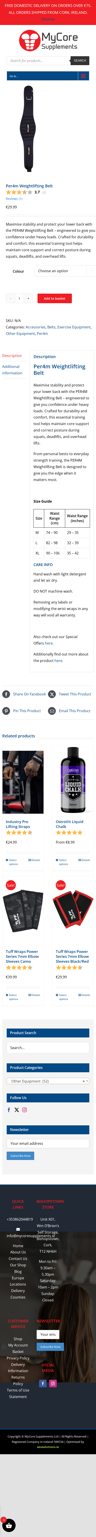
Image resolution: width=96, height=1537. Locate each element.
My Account (18, 1345)
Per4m (42, 333)
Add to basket (54, 298)
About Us (18, 1252)
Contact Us (18, 1258)
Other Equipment (20, 333)
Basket (18, 1351)
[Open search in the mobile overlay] (48, 60)
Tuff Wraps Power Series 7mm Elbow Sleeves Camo (22, 956)
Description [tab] (12, 355)
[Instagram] (24, 1110)
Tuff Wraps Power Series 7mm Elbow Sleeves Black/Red (72, 956)
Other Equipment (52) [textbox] (47, 1081)
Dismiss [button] (48, 19)
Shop (18, 1338)
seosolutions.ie (48, 1447)
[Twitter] (17, 1110)
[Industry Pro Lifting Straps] (23, 780)
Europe (18, 1278)
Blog (18, 1271)
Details (35, 860)
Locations (18, 1284)
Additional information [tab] (12, 369)
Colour (18, 271)
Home (18, 1245)
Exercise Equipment (74, 327)
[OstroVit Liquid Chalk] (73, 780)
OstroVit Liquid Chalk (69, 824)
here (49, 643)
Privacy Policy (18, 1358)
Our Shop (18, 1265)
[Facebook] (9, 1110)
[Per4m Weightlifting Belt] (48, 128)
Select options (13, 862)
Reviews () (14, 199)
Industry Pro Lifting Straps (18, 824)
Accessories (36, 327)
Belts (51, 327)
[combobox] (48, 1081)
